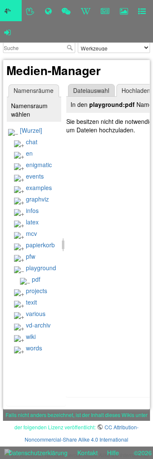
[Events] (66, 10)
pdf (36, 279)
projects (36, 290)
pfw (30, 256)
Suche (71, 47)
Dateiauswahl (91, 90)
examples (39, 187)
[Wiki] (85, 10)
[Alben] (124, 10)
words (34, 348)
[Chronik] (48, 10)
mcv (31, 233)
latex (32, 222)
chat (31, 141)
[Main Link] (11, 10)
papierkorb (40, 245)
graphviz (37, 199)
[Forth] (30, 10)
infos (32, 210)
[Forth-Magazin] (105, 10)
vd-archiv (38, 325)
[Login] (7, 31)
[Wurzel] (31, 130)
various (35, 313)
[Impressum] (142, 10)
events (35, 176)
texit (31, 302)
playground (41, 267)
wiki (31, 336)
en (29, 153)
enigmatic (39, 164)
